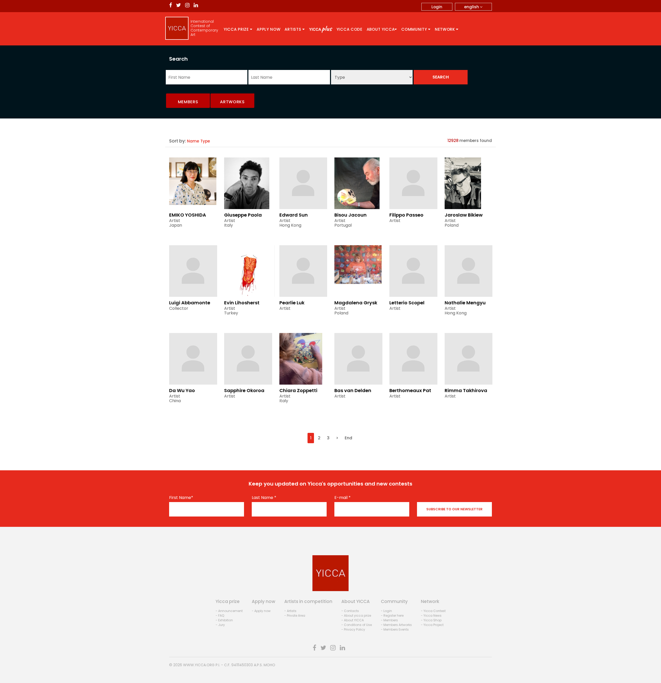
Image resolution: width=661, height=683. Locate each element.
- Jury (220, 625)
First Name (181, 498)
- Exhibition (224, 620)
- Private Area (294, 615)
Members (188, 102)
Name (193, 141)
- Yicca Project (432, 625)
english (472, 7)
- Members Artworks (396, 625)
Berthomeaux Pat (410, 390)
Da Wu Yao (182, 390)
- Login (386, 611)
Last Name (264, 498)
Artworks (232, 102)
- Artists (290, 611)
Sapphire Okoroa (244, 390)
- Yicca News (431, 615)
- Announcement (229, 611)
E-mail (342, 498)
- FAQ (220, 615)
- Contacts (350, 611)
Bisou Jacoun (350, 215)
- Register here (392, 615)
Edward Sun (293, 215)
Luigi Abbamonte (189, 302)
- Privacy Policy (353, 629)
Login (436, 7)
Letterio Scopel (406, 302)
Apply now (268, 29)
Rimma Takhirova (466, 390)
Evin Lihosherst (241, 302)
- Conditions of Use (356, 625)
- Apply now (261, 611)
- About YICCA (352, 620)
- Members (389, 620)
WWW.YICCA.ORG (199, 665)
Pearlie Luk (291, 302)
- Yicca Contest (433, 611)
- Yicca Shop (431, 620)
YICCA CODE (349, 29)
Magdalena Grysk (355, 302)
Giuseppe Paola (243, 215)
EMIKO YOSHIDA (187, 215)
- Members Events (395, 629)
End (348, 438)
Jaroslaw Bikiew (464, 215)
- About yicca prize (356, 615)
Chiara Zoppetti (298, 390)
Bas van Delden (352, 390)
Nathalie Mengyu (465, 302)
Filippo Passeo (406, 215)
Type (205, 141)
